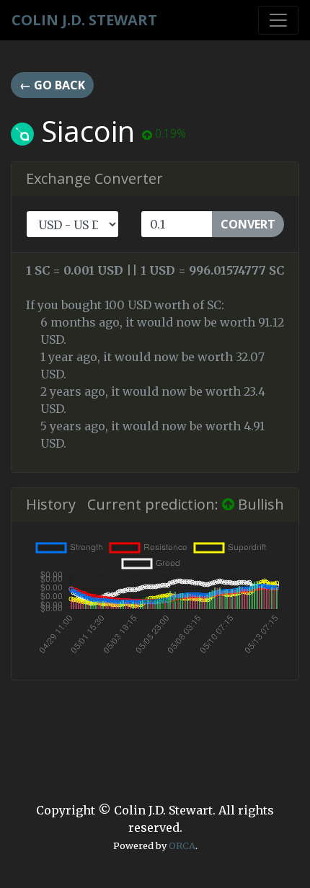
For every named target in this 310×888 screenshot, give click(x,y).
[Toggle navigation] (278, 20)
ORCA (182, 845)
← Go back (52, 85)
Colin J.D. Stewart (84, 20)
